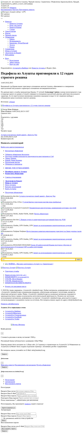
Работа (12, 39)
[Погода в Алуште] (8, 268)
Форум (7, 33)
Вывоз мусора (15, 275)
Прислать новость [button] (7, 365)
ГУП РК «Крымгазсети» (14, 281)
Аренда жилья (10, 31)
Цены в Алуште (11, 51)
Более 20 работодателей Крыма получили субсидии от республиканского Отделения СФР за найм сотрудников (36, 246)
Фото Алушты (10, 185)
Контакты (15, 304)
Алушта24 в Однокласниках (15, 315)
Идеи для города (16, 25)
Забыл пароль (15, 62)
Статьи (12, 29)
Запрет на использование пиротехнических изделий (52, 225)
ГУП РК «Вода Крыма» (14, 279)
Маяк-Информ (6, 111)
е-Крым (12, 102)
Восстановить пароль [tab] (13, 384)
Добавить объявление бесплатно (17, 154)
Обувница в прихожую (13, 164)
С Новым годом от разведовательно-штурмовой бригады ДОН (42, 220)
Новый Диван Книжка (13, 160)
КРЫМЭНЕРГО (17, 277)
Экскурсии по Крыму (13, 53)
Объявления (9, 37)
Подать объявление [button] (43, 365)
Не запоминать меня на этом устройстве (18, 418)
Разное (12, 47)
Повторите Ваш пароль (9, 398)
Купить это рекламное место (15, 286)
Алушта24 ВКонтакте (13, 313)
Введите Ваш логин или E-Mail (12, 426)
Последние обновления (13, 192)
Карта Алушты (10, 189)
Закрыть (4, 354)
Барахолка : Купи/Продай (19, 43)
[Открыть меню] (2, 18)
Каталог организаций (13, 187)
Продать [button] (15, 10)
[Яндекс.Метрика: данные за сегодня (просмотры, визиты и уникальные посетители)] (18, 325)
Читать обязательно (41, 214)
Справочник (9, 49)
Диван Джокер (10, 158)
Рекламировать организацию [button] (25, 365)
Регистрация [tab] (9, 380)
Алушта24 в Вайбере (13, 311)
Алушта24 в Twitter (12, 319)
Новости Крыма (15, 27)
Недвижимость (15, 41)
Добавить (12, 8)
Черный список (11, 35)
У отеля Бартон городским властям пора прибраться (42, 202)
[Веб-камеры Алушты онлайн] (23, 268)
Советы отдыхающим (13, 177)
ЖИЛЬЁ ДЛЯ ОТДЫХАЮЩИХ (17, 168)
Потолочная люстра (12, 162)
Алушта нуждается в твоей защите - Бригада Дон (19, 135)
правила (28, 404)
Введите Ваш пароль (8, 396)
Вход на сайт (14, 64)
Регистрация (14, 60)
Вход (7, 58)
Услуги (12, 45)
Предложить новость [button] (26, 10)
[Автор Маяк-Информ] (9, 109)
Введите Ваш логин (8, 391)
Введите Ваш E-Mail (8, 393)
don (2, 137)
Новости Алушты (16, 23)
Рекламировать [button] (6, 10)
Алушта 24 (5, 8)
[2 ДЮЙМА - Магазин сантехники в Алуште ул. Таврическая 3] (29, 264)
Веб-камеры (9, 55)
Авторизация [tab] (10, 382)
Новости (8, 21)
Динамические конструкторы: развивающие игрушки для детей (52, 208)
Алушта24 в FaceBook (13, 317)
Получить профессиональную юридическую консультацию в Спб (29, 156)
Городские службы (12, 271)
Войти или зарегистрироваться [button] (12, 147)
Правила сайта (6, 304)
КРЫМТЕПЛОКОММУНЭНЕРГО (18, 283)
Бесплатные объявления (14, 151)
